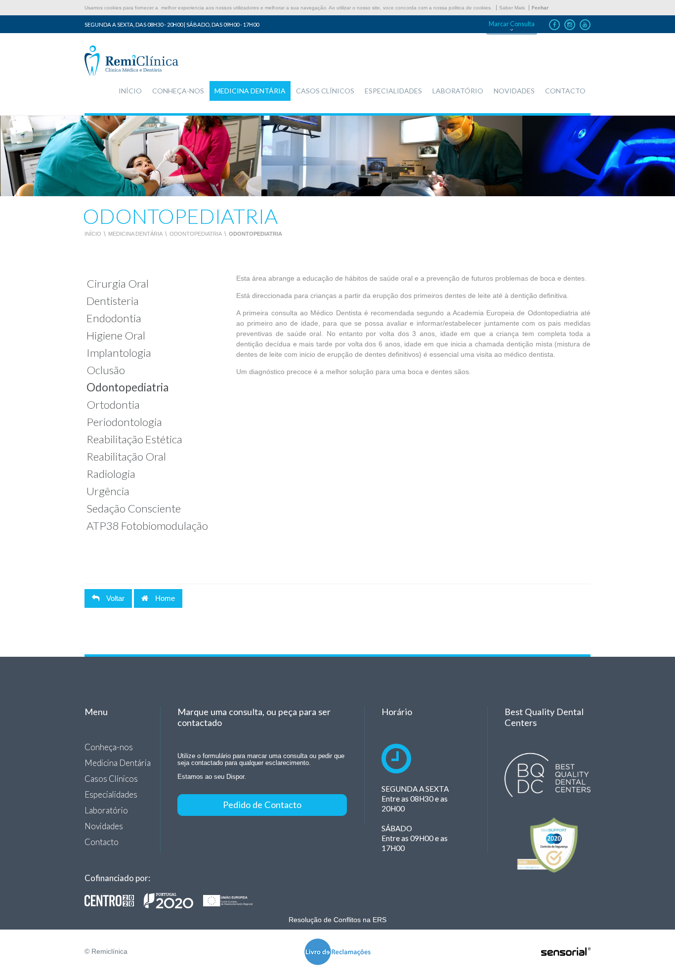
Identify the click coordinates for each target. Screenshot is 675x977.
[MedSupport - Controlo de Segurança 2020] (548, 845)
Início (92, 234)
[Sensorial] (566, 952)
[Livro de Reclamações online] (337, 952)
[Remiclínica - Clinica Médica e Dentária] (131, 61)
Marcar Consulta (512, 24)
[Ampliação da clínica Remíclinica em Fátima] (173, 900)
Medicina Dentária (135, 234)
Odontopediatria (195, 234)
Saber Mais (512, 7)
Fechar (540, 7)
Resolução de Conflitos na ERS (337, 920)
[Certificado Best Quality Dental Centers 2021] (548, 775)
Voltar (114, 598)
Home (164, 598)
